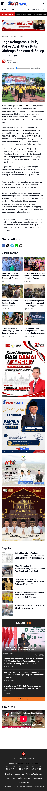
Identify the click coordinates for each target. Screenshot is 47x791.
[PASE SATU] (23, 3)
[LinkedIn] (20, 768)
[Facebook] (3, 245)
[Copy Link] (20, 245)
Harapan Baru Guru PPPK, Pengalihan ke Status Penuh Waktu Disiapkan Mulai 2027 (29, 581)
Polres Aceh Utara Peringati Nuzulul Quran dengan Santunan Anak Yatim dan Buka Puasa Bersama (34, 330)
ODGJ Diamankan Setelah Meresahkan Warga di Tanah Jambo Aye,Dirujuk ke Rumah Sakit (30, 568)
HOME (4, 9)
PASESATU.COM (21, 106)
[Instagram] (13, 768)
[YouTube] (39, 768)
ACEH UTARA (14, 9)
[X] (7, 245)
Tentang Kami (37, 778)
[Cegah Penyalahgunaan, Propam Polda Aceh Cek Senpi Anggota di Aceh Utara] (34, 291)
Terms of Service (23, 782)
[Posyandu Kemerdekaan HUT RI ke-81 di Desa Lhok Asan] (7, 610)
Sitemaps (27, 778)
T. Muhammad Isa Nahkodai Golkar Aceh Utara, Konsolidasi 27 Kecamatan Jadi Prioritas (29, 594)
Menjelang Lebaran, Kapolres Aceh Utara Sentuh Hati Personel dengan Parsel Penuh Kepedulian (10, 275)
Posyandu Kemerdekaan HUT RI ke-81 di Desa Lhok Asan (29, 606)
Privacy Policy (10, 778)
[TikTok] (26, 768)
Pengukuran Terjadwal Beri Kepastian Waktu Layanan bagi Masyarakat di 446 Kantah (21, 648)
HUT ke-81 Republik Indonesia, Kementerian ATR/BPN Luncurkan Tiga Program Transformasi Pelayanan (23, 674)
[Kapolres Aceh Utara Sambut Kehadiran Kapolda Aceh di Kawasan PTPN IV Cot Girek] (12, 291)
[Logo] (23, 754)
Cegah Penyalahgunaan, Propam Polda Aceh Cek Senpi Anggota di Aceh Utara (34, 303)
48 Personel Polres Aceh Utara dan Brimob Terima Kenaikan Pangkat (34, 275)
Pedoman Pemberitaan (34, 774)
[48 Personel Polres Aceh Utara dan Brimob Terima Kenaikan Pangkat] (34, 264)
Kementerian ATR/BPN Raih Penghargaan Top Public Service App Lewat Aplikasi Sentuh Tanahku (22, 688)
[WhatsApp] (16, 245)
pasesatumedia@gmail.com (28, 763)
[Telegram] (12, 245)
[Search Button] (44, 3)
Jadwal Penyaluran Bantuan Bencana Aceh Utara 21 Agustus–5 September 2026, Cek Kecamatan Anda (29, 555)
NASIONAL (36, 9)
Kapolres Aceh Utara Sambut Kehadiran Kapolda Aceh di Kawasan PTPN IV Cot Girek (11, 303)
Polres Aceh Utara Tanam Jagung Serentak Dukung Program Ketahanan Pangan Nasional (12, 330)
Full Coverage (23, 699)
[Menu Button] (2, 3)
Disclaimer (8, 774)
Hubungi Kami (19, 774)
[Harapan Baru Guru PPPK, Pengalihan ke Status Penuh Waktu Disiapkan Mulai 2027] (7, 584)
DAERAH (25, 9)
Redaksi (19, 778)
